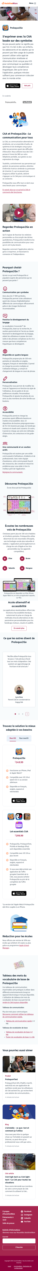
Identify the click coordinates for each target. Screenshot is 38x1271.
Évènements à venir (8, 1219)
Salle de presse (8, 1223)
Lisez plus (19, 1078)
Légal (9, 1266)
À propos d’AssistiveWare (9, 1213)
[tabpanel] (19, 820)
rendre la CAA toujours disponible (15, 1002)
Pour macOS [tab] (23, 738)
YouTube (27, 1222)
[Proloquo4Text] (19, 816)
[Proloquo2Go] (19, 751)
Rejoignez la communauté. (13, 472)
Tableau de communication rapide (19, 1021)
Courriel (5, 1237)
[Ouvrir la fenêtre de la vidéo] (19, 213)
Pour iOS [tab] (13, 738)
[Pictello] (27, 816)
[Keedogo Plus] (19, 825)
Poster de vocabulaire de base (20, 1037)
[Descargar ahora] (6, 28)
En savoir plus (19, 628)
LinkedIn (27, 1218)
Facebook (27, 1211)
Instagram (28, 1215)
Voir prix (27, 86)
